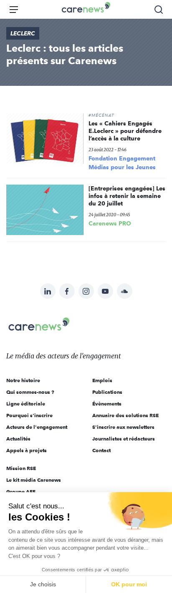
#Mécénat (101, 115)
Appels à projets (26, 450)
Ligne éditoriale (25, 403)
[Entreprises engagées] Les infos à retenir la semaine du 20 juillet (127, 196)
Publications (107, 392)
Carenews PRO (110, 223)
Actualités (18, 438)
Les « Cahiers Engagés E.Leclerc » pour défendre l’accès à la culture (125, 131)
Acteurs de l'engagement (36, 427)
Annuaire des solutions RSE (125, 415)
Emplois (102, 380)
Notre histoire (23, 380)
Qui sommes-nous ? (30, 392)
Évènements (106, 403)
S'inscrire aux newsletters (123, 427)
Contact (101, 450)
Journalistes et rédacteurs (123, 438)
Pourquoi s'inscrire (29, 415)
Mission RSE (21, 468)
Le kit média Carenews (33, 480)
